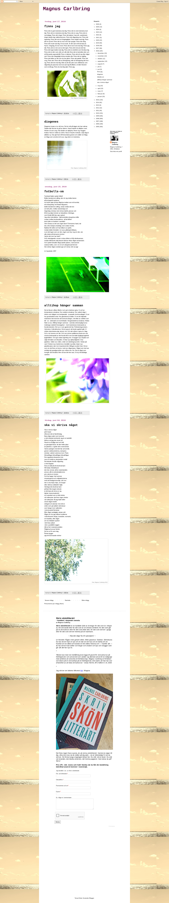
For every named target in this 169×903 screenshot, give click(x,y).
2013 (97, 105)
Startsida (67, 600)
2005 (97, 126)
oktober (100, 58)
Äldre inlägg (85, 600)
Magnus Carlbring (66, 9)
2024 (97, 29)
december (101, 53)
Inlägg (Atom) (59, 603)
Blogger (91, 898)
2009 (97, 116)
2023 (97, 32)
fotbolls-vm (54, 191)
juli (99, 66)
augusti (100, 64)
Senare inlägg (49, 600)
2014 (97, 102)
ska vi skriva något (61, 425)
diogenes (51, 121)
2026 (97, 24)
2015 (97, 100)
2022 (97, 35)
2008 (97, 118)
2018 (97, 45)
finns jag (52, 26)
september (101, 61)
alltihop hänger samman (63, 305)
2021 (97, 37)
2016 (97, 51)
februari (100, 93)
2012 (97, 108)
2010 (97, 113)
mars (99, 91)
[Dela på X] (78, 114)
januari (100, 96)
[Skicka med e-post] (74, 114)
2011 (97, 110)
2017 (97, 48)
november (101, 56)
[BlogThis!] (76, 114)
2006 (97, 124)
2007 (97, 121)
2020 (97, 40)
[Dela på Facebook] (79, 114)
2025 (97, 27)
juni (99, 69)
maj (99, 85)
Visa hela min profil (116, 151)
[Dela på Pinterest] (81, 114)
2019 (97, 43)
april (99, 88)
